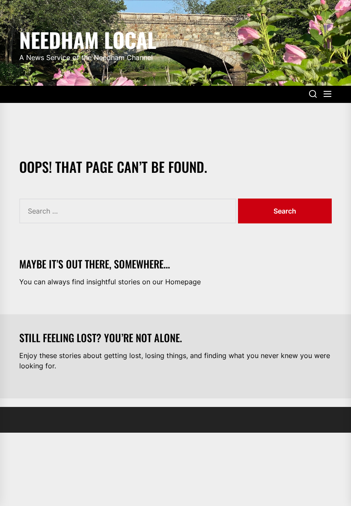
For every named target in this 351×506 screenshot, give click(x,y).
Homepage (183, 281)
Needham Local (87, 38)
